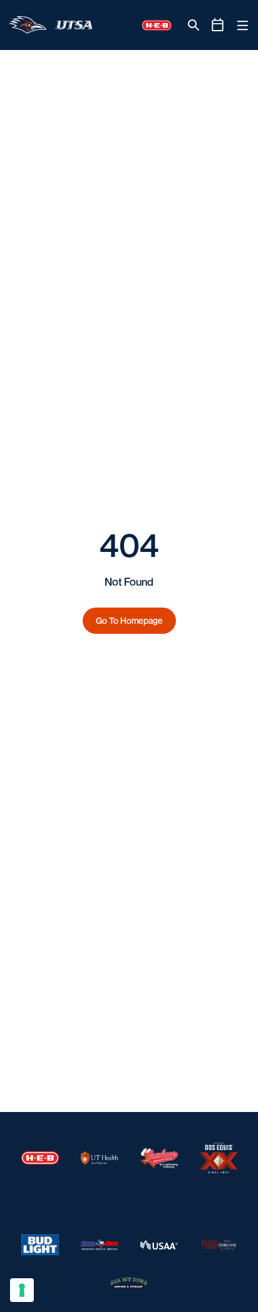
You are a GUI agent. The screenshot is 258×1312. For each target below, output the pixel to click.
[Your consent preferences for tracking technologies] (22, 1290)
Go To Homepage (129, 620)
